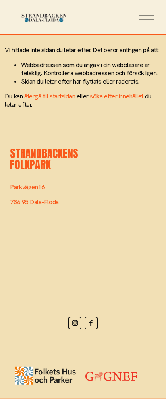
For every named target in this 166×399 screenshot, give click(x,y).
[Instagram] (74, 323)
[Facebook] (91, 323)
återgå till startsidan (49, 96)
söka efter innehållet (116, 96)
